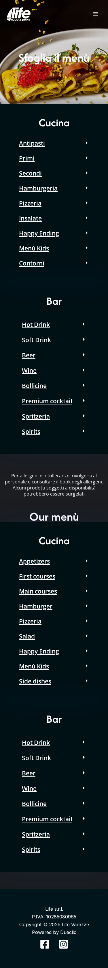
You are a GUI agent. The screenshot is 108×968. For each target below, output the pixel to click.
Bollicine (34, 386)
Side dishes (35, 681)
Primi (27, 158)
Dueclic (68, 932)
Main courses (38, 591)
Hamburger (35, 606)
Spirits (31, 431)
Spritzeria (36, 416)
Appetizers (34, 561)
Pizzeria (30, 203)
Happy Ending (39, 233)
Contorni (31, 263)
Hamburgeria (38, 188)
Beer (28, 355)
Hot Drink (36, 325)
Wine (29, 370)
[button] (54, 143)
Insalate (30, 218)
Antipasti (32, 143)
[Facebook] (45, 944)
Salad (27, 636)
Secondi (30, 173)
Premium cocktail (47, 401)
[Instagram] (63, 944)
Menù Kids (34, 248)
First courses (37, 576)
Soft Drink (36, 340)
